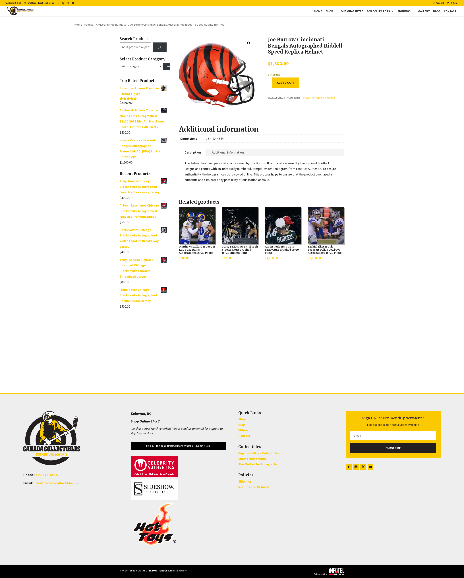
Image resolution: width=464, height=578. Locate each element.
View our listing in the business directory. (153, 570)
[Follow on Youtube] (370, 467)
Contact (450, 11)
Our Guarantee (352, 11)
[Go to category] (166, 66)
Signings (404, 11)
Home (318, 11)
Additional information (228, 152)
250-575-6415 (46, 474)
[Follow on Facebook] (349, 467)
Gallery (424, 11)
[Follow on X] (363, 467)
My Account (438, 3)
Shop (329, 11)
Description (193, 152)
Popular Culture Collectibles (258, 453)
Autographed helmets (112, 24)
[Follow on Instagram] (356, 467)
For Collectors (378, 11)
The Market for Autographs (257, 464)
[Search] (160, 47)
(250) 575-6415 (14, 2)
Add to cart (285, 82)
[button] (249, 43)
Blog (436, 11)
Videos (243, 430)
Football (89, 24)
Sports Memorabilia (252, 459)
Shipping (244, 481)
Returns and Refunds (253, 487)
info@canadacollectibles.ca (56, 483)
